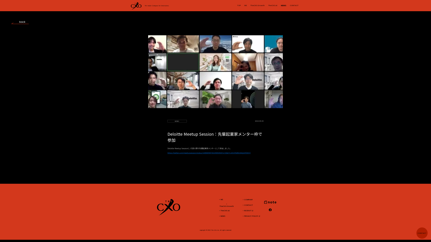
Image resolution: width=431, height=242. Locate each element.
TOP (239, 5)
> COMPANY (248, 200)
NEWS (283, 5)
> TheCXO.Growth (227, 205)
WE (245, 5)
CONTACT (294, 5)
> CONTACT (248, 205)
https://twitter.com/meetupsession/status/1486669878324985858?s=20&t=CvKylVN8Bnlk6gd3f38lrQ (209, 152)
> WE (221, 200)
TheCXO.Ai (272, 5)
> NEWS (222, 216)
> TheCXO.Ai (224, 211)
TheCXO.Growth (257, 5)
